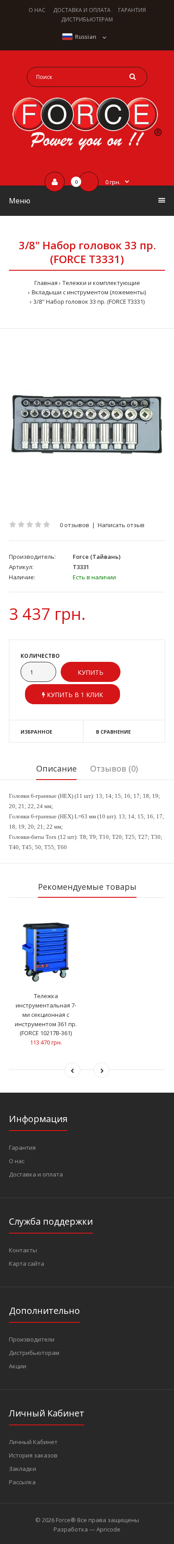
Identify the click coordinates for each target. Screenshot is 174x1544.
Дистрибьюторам (34, 1353)
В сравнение (113, 731)
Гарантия (22, 1148)
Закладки (22, 1469)
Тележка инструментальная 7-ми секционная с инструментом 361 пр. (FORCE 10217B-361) (46, 1014)
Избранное (36, 731)
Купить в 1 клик (74, 694)
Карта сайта (26, 1263)
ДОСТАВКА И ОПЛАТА (82, 10)
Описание (56, 768)
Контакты (23, 1250)
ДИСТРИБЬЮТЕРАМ (87, 19)
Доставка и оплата (36, 1174)
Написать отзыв (121, 525)
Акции (17, 1366)
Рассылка (22, 1482)
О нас (17, 1161)
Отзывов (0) (114, 768)
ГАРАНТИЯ (132, 10)
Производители (31, 1339)
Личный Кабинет (33, 1442)
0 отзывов (74, 525)
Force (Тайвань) (96, 557)
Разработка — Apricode (87, 1529)
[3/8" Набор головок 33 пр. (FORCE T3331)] (87, 425)
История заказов (33, 1455)
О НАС (37, 10)
